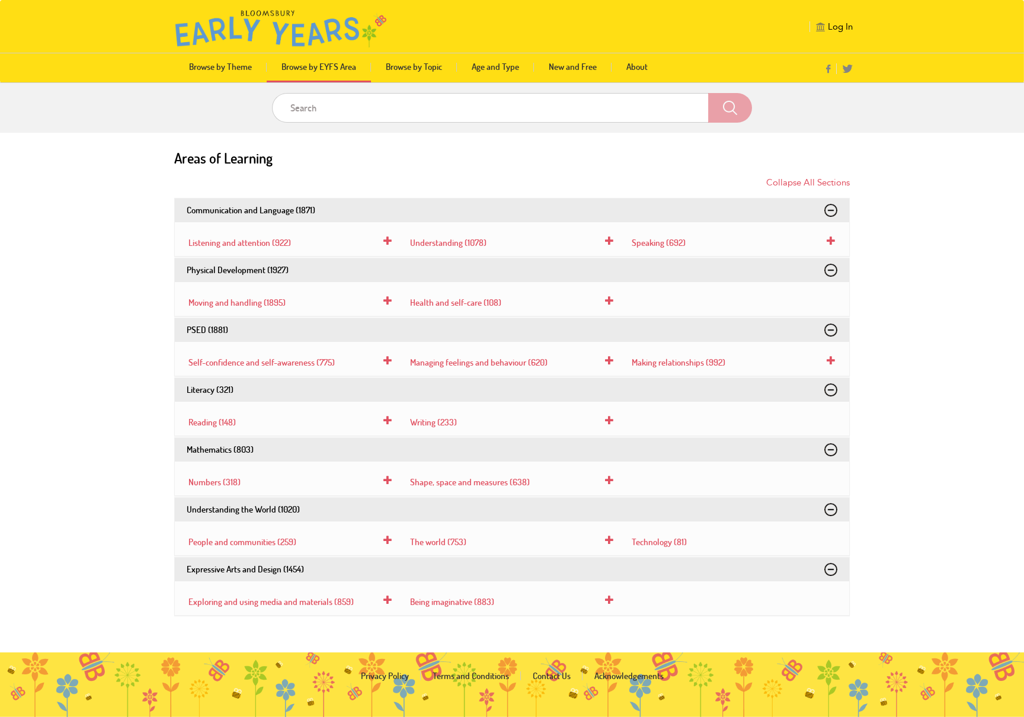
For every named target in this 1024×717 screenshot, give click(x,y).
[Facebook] (828, 70)
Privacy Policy (385, 675)
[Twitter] (848, 70)
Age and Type (495, 66)
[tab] (290, 243)
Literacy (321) (210, 389)
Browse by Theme (220, 66)
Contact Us (552, 675)
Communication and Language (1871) (251, 210)
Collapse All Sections (808, 182)
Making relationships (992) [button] (678, 362)
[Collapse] (387, 240)
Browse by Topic (414, 66)
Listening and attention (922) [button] (239, 242)
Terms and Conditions (471, 675)
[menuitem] (831, 68)
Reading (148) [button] (212, 422)
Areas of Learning (223, 158)
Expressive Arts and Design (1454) (245, 569)
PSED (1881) (207, 329)
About (637, 66)
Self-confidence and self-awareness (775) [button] (261, 362)
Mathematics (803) (220, 449)
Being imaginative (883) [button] (452, 601)
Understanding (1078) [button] (448, 242)
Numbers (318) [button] (214, 482)
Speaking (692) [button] (659, 242)
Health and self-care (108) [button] (455, 302)
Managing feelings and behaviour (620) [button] (479, 362)
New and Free (573, 66)
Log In (840, 26)
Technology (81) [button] (659, 542)
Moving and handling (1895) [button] (237, 302)
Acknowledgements (629, 675)
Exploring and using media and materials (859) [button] (271, 601)
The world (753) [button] (438, 542)
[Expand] (830, 210)
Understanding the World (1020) (243, 509)
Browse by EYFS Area (318, 66)
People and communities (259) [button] (242, 542)
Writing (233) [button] (433, 422)
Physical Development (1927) (238, 270)
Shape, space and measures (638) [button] (470, 482)
